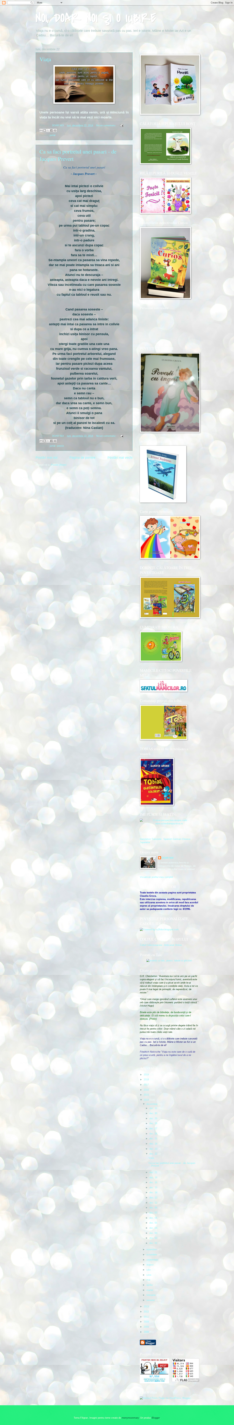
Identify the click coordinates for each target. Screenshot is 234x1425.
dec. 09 (153, 1207)
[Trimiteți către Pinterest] (55, 130)
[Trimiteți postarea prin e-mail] (121, 125)
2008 (147, 1332)
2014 (147, 1099)
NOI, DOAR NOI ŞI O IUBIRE (96, 18)
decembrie (152, 1104)
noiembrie (151, 1249)
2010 (147, 1321)
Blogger (156, 1417)
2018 (147, 1079)
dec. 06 (153, 1217)
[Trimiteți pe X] (48, 130)
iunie (149, 1275)
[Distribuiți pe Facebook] (51, 130)
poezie (60, 445)
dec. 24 (153, 1143)
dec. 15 (153, 1187)
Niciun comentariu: (106, 125)
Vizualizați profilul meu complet (156, 877)
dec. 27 (153, 1128)
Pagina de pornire (82, 457)
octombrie (152, 1254)
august (150, 1264)
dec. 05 (153, 1222)
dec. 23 (153, 1148)
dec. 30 (153, 1113)
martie (150, 1290)
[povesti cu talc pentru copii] (169, 960)
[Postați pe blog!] (44, 130)
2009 (147, 1326)
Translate (156, 839)
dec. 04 (153, 1228)
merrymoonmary (130, 1417)
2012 (147, 1311)
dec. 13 (153, 1197)
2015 (147, 1094)
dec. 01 (153, 1243)
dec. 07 (153, 1212)
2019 (147, 1074)
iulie (148, 1269)
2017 (147, 1084)
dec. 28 (153, 1123)
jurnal (52, 135)
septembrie (152, 1259)
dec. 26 (153, 1133)
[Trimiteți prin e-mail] (41, 130)
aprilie (149, 1285)
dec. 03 (153, 1233)
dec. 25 (153, 1138)
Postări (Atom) (58, 464)
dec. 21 (153, 1172)
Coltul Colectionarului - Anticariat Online (161, 945)
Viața (45, 59)
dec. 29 (153, 1118)
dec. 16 (153, 1182)
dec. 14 (153, 1192)
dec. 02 (153, 1238)
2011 (147, 1316)
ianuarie (150, 1300)
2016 (147, 1089)
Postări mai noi (46, 457)
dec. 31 (153, 1108)
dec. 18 (153, 1177)
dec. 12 (153, 1202)
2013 (147, 1306)
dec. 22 (153, 1153)
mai (148, 1279)
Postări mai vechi (120, 457)
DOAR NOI (167, 857)
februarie (151, 1295)
